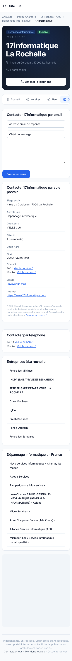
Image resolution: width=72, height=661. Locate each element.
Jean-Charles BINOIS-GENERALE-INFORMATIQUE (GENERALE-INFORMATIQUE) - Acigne (30, 498)
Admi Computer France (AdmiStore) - (32, 520)
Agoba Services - (20, 476)
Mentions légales (35, 651)
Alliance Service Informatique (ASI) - (32, 529)
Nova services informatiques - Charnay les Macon (35, 465)
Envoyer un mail (16, 283)
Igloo (13, 410)
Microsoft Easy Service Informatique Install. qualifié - (32, 539)
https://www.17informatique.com (26, 295)
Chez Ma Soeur (19, 401)
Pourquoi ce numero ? (36, 315)
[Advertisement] (36, 590)
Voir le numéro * (23, 268)
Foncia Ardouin (19, 427)
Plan (54, 99)
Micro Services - (20, 511)
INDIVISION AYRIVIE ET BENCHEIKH (32, 379)
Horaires (35, 99)
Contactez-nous (13, 651)
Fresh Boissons (19, 419)
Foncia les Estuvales (22, 436)
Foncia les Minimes (21, 370)
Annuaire (7, 16)
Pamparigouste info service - (27, 485)
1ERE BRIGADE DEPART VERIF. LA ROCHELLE (30, 390)
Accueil (15, 99)
